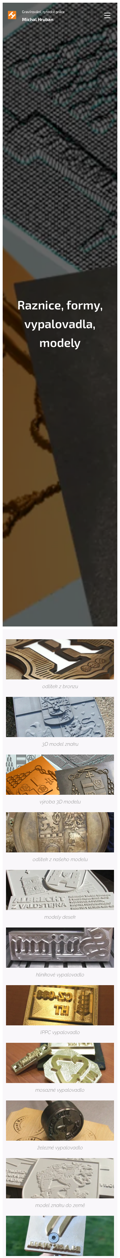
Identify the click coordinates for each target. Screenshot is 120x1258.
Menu (107, 15)
